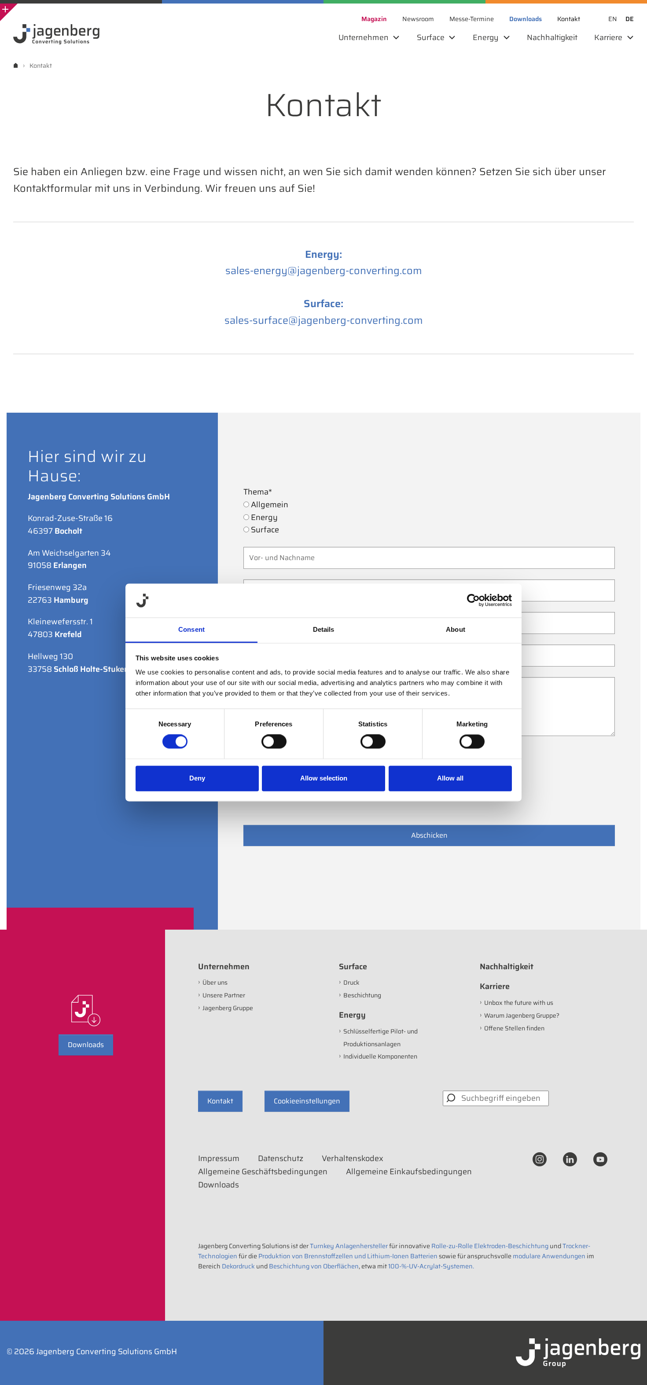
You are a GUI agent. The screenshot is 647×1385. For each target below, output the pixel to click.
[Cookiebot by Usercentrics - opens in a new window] (473, 600)
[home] (15, 65)
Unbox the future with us (518, 1003)
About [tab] (455, 629)
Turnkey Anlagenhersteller (349, 1246)
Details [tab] (324, 629)
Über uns (215, 982)
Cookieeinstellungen (307, 1101)
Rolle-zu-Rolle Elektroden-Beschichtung (489, 1246)
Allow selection (323, 778)
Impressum (218, 1158)
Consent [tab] (191, 629)
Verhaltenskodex (352, 1158)
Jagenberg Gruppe (227, 1008)
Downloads (86, 1044)
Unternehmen (224, 966)
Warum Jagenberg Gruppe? (521, 1015)
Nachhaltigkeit (506, 966)
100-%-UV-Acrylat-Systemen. (431, 1266)
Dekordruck (238, 1266)
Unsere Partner (223, 995)
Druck (351, 982)
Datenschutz (280, 1158)
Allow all (450, 778)
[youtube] (600, 1159)
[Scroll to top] (628, 1366)
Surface (264, 530)
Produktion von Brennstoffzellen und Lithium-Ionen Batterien (347, 1256)
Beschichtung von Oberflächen (314, 1266)
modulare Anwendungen (549, 1256)
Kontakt (220, 1101)
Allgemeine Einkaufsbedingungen (409, 1171)
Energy (263, 517)
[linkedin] (570, 1159)
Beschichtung (362, 995)
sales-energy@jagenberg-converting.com (323, 270)
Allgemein (268, 504)
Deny (197, 778)
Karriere (495, 986)
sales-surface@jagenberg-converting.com (323, 320)
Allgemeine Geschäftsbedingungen (262, 1171)
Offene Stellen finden (514, 1028)
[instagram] (540, 1159)
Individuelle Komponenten (380, 1056)
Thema (257, 492)
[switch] (274, 742)
